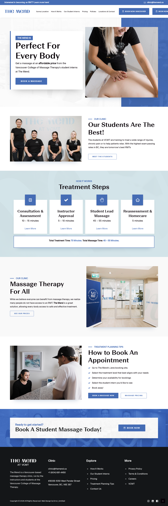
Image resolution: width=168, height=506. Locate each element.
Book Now (133, 428)
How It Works (56, 12)
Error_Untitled (59, 501)
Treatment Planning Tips (102, 484)
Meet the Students (102, 157)
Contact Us (95, 489)
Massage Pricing (134, 395)
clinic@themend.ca (155, 2)
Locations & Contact (107, 12)
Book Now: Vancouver (135, 11)
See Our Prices (22, 313)
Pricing (85, 12)
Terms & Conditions (138, 474)
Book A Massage (31, 81)
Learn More (30, 228)
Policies (93, 12)
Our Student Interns (72, 12)
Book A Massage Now (103, 395)
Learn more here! (41, 2)
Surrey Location (42, 12)
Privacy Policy (135, 469)
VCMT (131, 484)
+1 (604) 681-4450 (57, 472)
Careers (132, 479)
